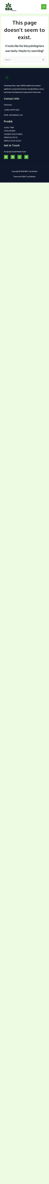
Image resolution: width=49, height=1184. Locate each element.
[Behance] (26, 157)
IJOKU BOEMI (9, 131)
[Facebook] (6, 157)
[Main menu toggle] (44, 6)
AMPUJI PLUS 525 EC (12, 141)
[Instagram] (13, 157)
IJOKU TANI (9, 127)
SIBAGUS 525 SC (11, 137)
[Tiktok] (20, 157)
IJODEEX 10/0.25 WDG (13, 134)
